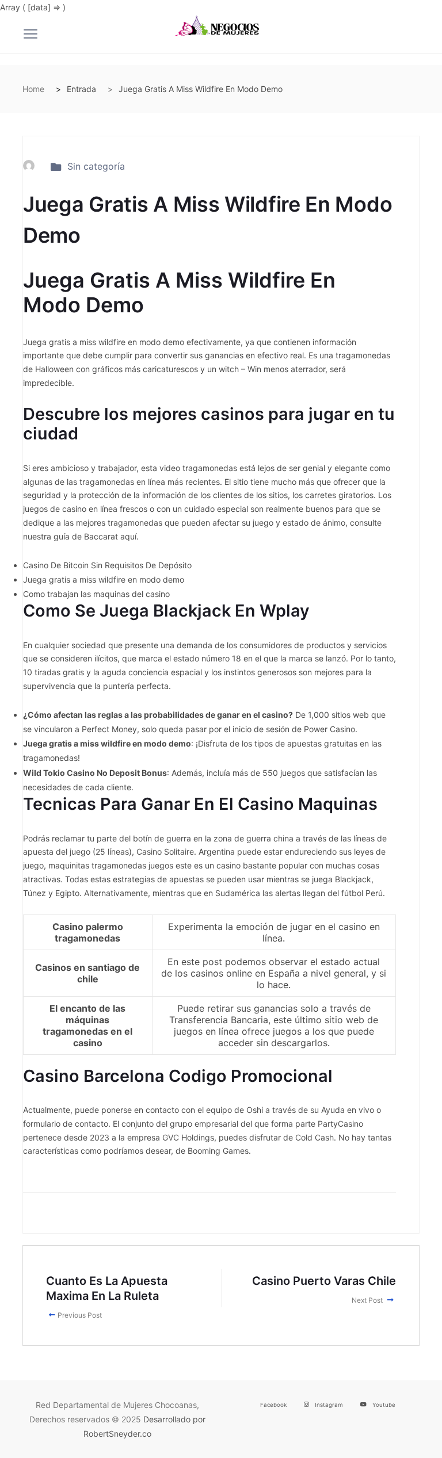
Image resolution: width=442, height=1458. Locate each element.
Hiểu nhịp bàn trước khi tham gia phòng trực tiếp (92, 1436)
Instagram (329, 1405)
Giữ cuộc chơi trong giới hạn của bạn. (70, 1451)
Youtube (383, 1405)
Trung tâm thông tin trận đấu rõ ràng (69, 1422)
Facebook (273, 1405)
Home (33, 89)
